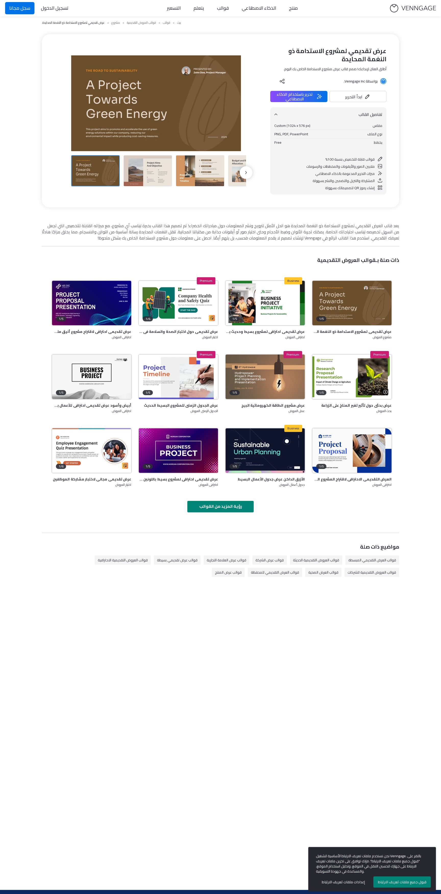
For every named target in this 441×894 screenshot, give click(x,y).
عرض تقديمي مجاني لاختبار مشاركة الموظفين (92, 479)
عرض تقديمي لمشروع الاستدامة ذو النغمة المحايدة (351, 331)
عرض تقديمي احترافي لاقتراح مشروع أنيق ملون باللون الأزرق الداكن (91, 331)
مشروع (116, 23)
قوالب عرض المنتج (228, 572)
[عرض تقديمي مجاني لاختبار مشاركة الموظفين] (91, 450)
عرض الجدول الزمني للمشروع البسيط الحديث (181, 405)
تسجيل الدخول (54, 8)
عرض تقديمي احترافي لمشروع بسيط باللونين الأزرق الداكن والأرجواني (178, 479)
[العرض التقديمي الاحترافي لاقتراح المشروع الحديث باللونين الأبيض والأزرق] (351, 450)
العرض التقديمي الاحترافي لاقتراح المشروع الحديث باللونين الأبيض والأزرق (351, 479)
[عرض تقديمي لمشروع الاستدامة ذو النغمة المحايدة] (351, 303)
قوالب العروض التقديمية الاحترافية (123, 560)
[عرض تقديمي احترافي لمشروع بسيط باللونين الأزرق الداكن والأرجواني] (178, 450)
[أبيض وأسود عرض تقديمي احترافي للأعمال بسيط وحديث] (91, 377)
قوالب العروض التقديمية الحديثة (316, 560)
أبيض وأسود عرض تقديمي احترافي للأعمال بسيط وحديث (91, 405)
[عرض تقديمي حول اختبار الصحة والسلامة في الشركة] (178, 303)
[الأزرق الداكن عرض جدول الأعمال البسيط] (265, 450)
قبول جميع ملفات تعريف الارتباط (402, 882)
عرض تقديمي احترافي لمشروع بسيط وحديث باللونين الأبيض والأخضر (265, 331)
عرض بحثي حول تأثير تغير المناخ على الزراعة (356, 405)
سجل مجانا (19, 8)
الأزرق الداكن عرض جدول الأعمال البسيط (271, 479)
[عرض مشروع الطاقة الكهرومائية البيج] (265, 377)
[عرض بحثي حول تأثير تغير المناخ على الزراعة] (351, 377)
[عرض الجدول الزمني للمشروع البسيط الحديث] (178, 377)
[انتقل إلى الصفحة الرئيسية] (413, 8)
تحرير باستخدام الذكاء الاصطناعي (295, 96)
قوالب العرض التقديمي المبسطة (372, 560)
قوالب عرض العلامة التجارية (226, 560)
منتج (293, 8)
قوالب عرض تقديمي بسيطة (177, 560)
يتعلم (198, 8)
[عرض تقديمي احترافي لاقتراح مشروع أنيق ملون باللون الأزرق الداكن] (91, 303)
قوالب (223, 8)
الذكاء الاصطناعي (259, 8)
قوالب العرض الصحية (323, 572)
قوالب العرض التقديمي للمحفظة (275, 572)
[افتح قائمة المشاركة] (282, 81)
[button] (358, 96)
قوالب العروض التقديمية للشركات (372, 572)
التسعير (174, 8)
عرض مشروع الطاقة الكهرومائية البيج (273, 405)
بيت (179, 23)
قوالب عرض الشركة (269, 560)
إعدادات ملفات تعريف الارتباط (343, 882)
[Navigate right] (246, 172)
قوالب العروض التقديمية (141, 23)
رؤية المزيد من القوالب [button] (220, 506)
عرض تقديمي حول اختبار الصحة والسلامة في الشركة (178, 331)
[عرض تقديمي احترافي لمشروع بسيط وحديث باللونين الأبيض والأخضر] (265, 303)
